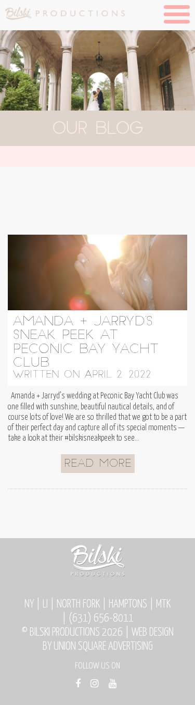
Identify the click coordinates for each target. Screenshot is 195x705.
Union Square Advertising (103, 646)
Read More (98, 464)
